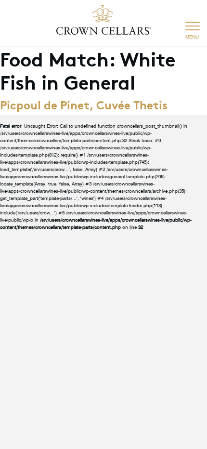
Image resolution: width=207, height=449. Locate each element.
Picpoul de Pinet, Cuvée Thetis (84, 104)
